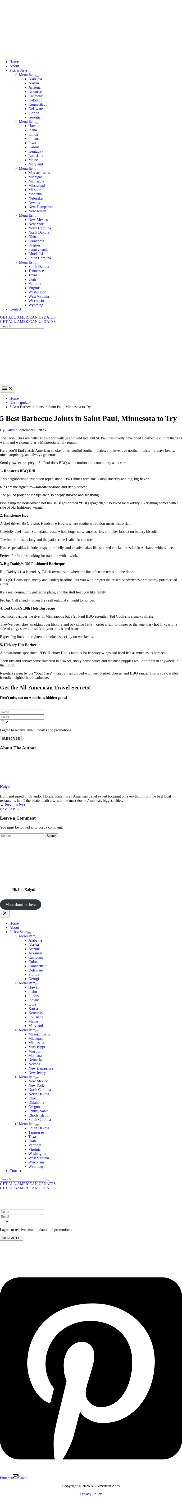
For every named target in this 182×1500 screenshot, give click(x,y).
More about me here (20, 905)
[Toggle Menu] (29, 71)
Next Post (9, 809)
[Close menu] (4, 913)
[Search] (47, 1180)
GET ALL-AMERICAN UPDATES (28, 321)
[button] (91, 317)
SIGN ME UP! (11, 1238)
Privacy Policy (91, 1494)
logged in (27, 827)
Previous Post (12, 805)
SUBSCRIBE (11, 738)
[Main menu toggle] (7, 388)
